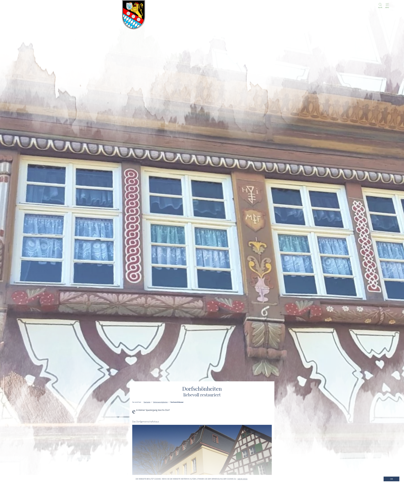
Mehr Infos (242, 479)
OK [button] (391, 479)
